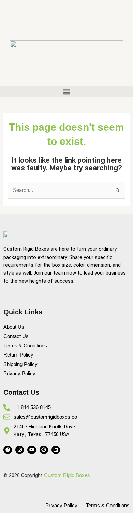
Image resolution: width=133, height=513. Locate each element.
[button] (66, 91)
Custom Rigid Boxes (67, 475)
